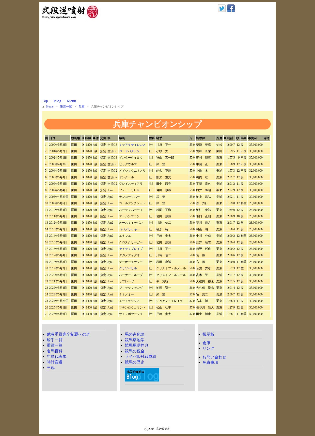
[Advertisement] (157, 61)
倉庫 (206, 343)
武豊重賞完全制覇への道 (68, 334)
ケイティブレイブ (131, 249)
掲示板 (208, 334)
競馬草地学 (134, 340)
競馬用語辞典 (136, 345)
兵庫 (81, 107)
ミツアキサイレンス (132, 144)
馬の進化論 (134, 334)
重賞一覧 (66, 107)
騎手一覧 (55, 340)
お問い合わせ (214, 357)
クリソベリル (128, 268)
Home (49, 107)
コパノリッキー (129, 229)
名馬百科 (55, 351)
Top (45, 101)
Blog (57, 101)
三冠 (51, 367)
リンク (208, 348)
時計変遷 (55, 362)
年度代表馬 (56, 356)
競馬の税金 (134, 351)
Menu (71, 101)
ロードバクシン (129, 151)
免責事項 (210, 362)
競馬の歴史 (134, 362)
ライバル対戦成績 (140, 356)
